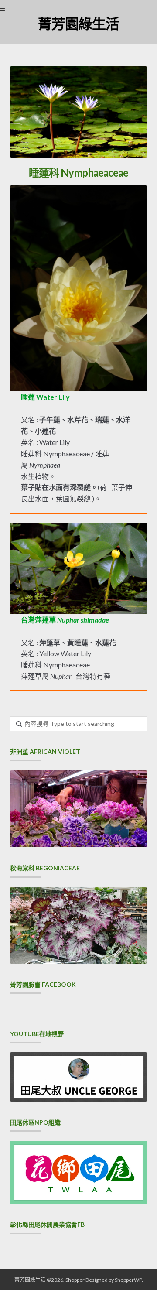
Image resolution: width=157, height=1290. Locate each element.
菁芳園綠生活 (78, 23)
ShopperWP (128, 1279)
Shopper (75, 1279)
